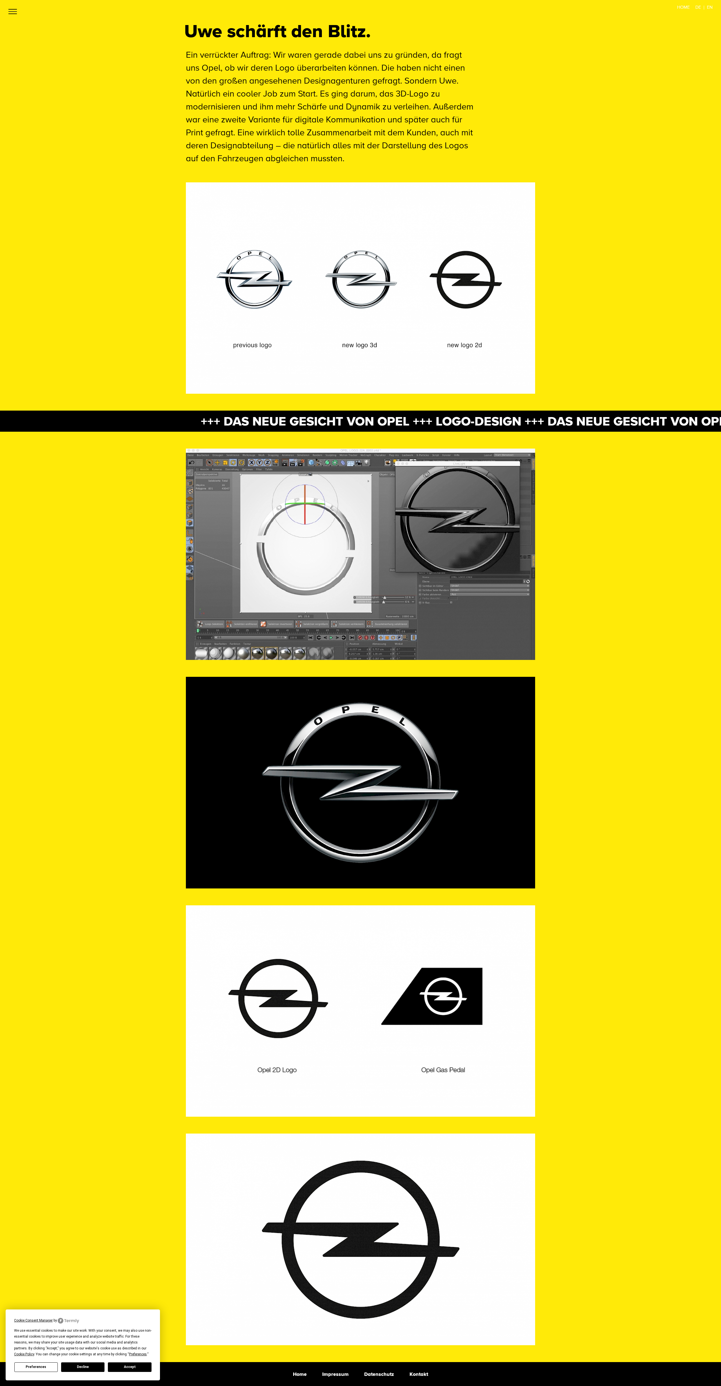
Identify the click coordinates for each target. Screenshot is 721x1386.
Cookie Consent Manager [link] (33, 1320)
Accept (130, 1367)
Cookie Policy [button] (24, 1354)
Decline (83, 1367)
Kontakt (419, 1374)
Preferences (36, 1367)
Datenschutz (379, 1374)
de (698, 7)
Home (683, 8)
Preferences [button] (138, 1354)
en (710, 7)
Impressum (335, 1374)
